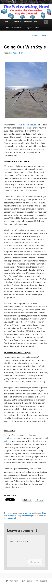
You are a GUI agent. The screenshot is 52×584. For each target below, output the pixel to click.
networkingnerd (29, 515)
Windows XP (13, 515)
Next (44, 35)
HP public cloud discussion (27, 124)
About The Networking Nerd (25, 22)
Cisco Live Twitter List (13, 27)
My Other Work (33, 27)
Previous (34, 35)
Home (7, 22)
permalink (11, 518)
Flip (6, 441)
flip (5, 515)
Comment (34, 562)
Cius (42, 438)
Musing (28, 513)
